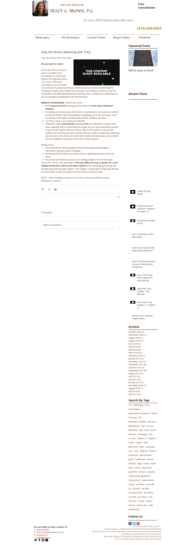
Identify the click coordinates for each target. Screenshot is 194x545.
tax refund (148, 492)
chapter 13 (142, 438)
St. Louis (150, 426)
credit (131, 442)
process (142, 472)
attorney (132, 434)
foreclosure (134, 455)
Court (147, 405)
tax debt (136, 488)
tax (130, 488)
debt (146, 442)
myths (153, 463)
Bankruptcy (138, 405)
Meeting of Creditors (138, 421)
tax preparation (135, 492)
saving (131, 484)
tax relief (132, 497)
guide (131, 459)
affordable (133, 430)
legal (139, 463)
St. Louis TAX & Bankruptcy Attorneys (108, 20)
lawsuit (150, 459)
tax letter (146, 488)
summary (140, 484)
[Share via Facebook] (42, 189)
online (137, 467)
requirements (148, 480)
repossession (134, 480)
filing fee (144, 451)
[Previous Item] (133, 58)
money (146, 463)
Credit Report (134, 409)
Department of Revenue (139, 413)
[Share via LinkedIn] (55, 189)
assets (153, 430)
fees (136, 451)
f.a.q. (131, 451)
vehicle (132, 505)
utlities (149, 501)
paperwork (147, 467)
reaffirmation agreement (139, 476)
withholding (134, 509)
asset (146, 430)
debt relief (133, 447)
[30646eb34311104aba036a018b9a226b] (39, 540)
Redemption (134, 426)
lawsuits (132, 463)
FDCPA (154, 413)
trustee (141, 501)
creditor (138, 442)
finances (153, 451)
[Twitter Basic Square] (134, 523)
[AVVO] (42, 540)
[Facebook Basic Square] (130, 523)
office (131, 467)
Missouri (152, 421)
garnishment (146, 455)
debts (141, 447)
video (150, 505)
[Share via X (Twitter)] (49, 189)
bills (151, 434)
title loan (132, 501)
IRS (140, 417)
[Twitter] (35, 540)
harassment (140, 459)
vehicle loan (141, 505)
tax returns (143, 497)
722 (130, 405)
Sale (143, 426)
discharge (150, 447)
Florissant (133, 417)
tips (151, 497)
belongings (142, 434)
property (151, 472)
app (141, 430)
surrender (150, 484)
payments (133, 472)
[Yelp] (46, 540)
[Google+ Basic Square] (137, 523)
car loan (132, 438)
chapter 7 (152, 438)
